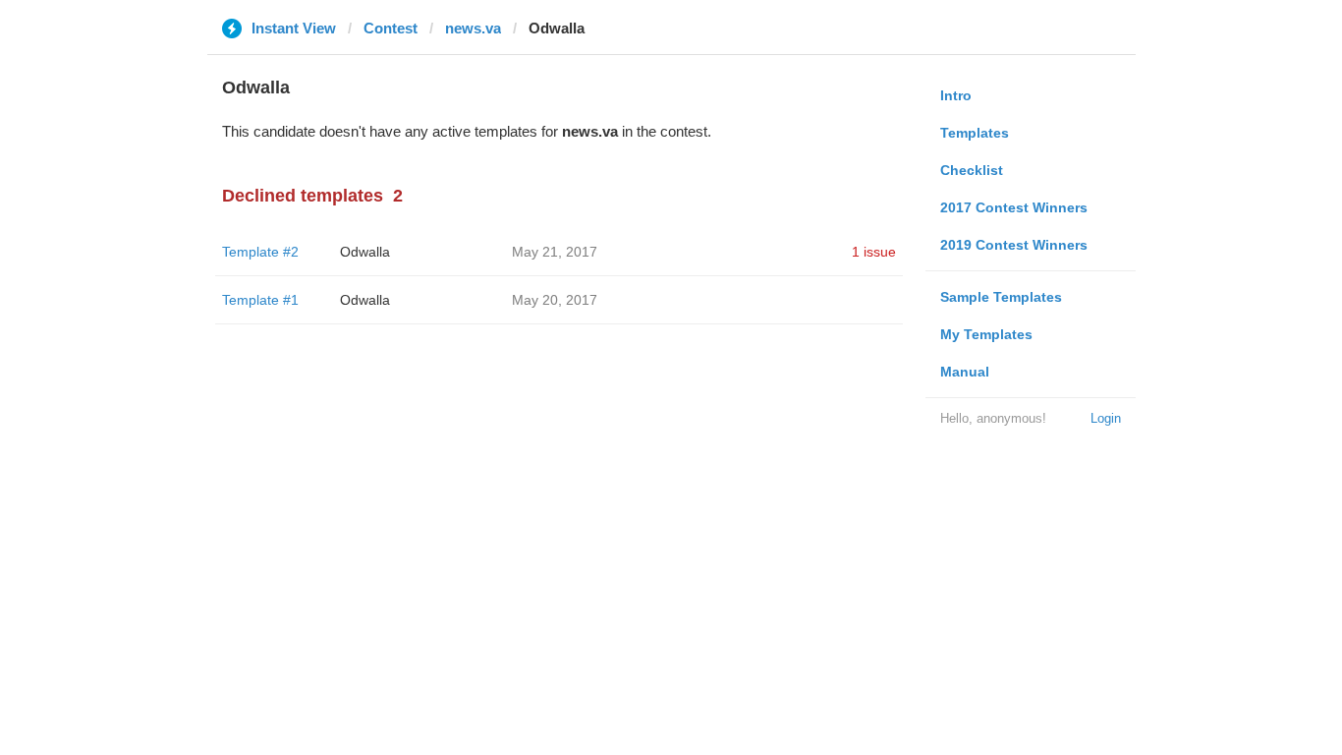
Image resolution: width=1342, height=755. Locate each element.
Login (1105, 418)
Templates (974, 133)
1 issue (874, 252)
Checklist (971, 170)
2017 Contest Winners (1014, 207)
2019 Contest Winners (1014, 245)
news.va (473, 28)
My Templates (986, 334)
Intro (956, 95)
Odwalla (365, 252)
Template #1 (260, 300)
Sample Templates (1001, 297)
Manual (964, 371)
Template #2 (260, 252)
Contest (390, 28)
